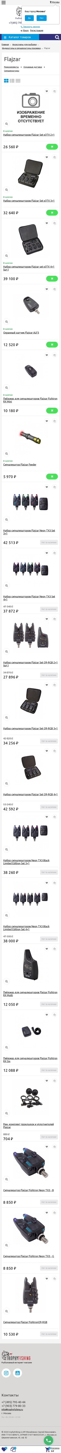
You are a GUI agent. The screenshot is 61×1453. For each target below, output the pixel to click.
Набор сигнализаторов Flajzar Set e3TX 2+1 (29, 134)
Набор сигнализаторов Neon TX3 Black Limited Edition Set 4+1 (26, 928)
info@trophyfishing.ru (12, 1409)
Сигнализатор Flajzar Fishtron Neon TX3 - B (28, 1190)
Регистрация (36, 30)
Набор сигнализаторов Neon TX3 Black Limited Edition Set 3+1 (26, 862)
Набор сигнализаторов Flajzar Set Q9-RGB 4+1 (30, 794)
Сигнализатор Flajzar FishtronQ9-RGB (25, 1322)
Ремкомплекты (11, 67)
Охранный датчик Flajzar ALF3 (21, 332)
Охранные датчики (32, 67)
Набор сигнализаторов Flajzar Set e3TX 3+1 (29, 200)
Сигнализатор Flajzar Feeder (19, 464)
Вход (26, 30)
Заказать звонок (31, 26)
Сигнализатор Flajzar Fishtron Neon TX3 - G (28, 1256)
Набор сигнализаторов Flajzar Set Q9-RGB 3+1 (30, 728)
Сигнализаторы (11, 71)
